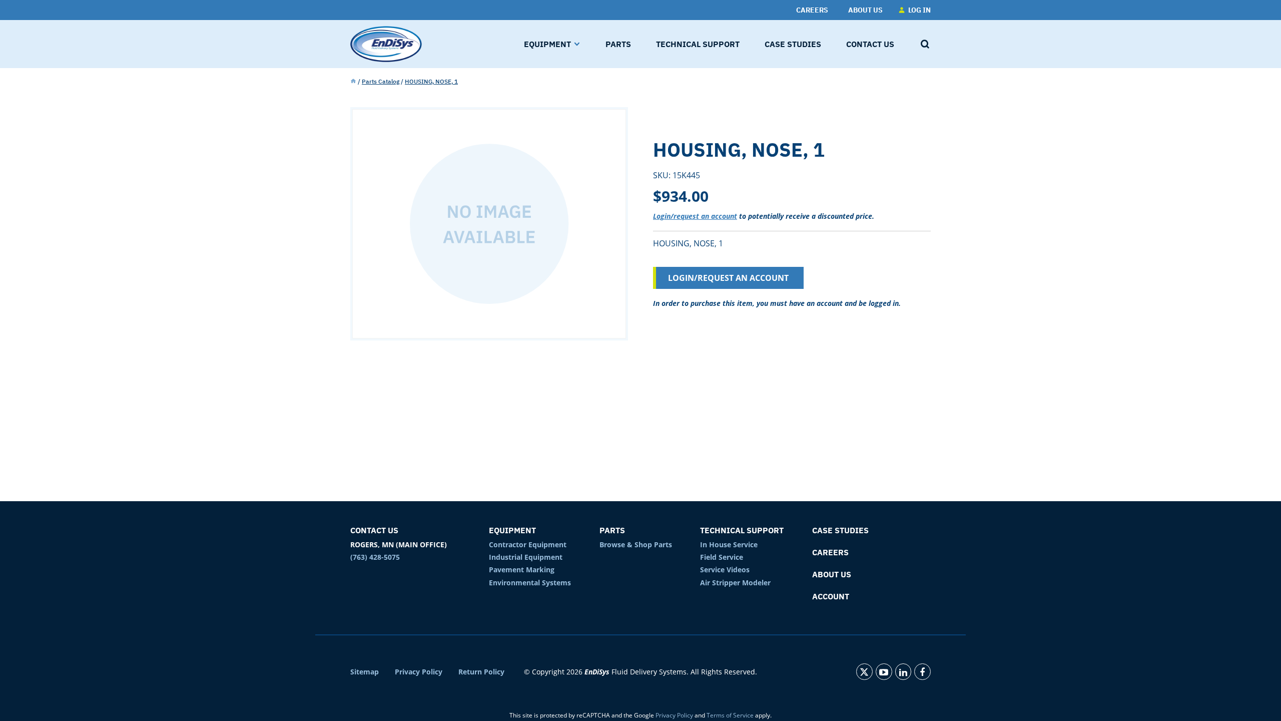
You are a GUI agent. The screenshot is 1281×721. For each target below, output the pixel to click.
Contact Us (374, 530)
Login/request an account (695, 216)
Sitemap (364, 671)
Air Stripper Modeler (735, 582)
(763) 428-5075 (375, 557)
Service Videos (725, 569)
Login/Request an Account (728, 277)
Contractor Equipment (527, 544)
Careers (830, 552)
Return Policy (481, 671)
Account (830, 596)
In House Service (729, 544)
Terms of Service (730, 715)
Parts (612, 530)
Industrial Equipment (525, 557)
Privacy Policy (418, 671)
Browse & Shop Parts (635, 544)
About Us (831, 574)
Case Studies (840, 530)
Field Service (721, 557)
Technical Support (742, 530)
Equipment (512, 530)
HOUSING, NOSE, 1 (431, 81)
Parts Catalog (380, 81)
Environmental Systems (530, 582)
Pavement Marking (521, 569)
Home (353, 81)
